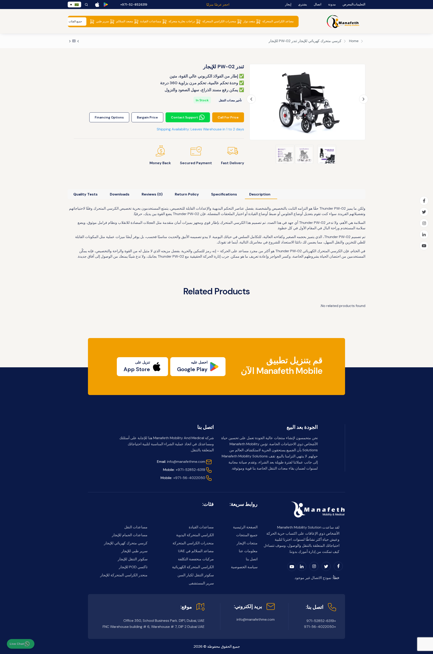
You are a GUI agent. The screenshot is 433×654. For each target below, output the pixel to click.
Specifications (224, 194)
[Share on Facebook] (423, 200)
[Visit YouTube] (423, 245)
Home (354, 41)
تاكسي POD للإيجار (133, 567)
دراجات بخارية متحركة (181, 21)
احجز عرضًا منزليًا (217, 4)
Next (363, 99)
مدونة (332, 4)
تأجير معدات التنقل (230, 100)
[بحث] (86, 5)
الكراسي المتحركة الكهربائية (193, 567)
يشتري (302, 4)
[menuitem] (74, 4)
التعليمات (359, 4)
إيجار (288, 4)
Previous (251, 99)
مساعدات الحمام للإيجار (129, 535)
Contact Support (184, 117)
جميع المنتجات (247, 535)
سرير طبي (102, 21)
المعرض (348, 4)
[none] (74, 4)
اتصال (317, 4)
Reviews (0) (152, 194)
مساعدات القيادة (150, 21)
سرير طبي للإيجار (134, 551)
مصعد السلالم (124, 21)
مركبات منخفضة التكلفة (196, 559)
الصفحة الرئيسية (245, 527)
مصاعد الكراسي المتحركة (278, 21)
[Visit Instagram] (423, 223)
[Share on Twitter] (423, 211)
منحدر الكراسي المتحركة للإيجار (123, 575)
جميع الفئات (75, 21)
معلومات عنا (248, 551)
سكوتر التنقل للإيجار (132, 559)
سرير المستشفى (201, 583)
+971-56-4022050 (183, 477)
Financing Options (109, 117)
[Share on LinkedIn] (423, 234)
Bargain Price (147, 117)
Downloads (119, 194)
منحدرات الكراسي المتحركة (219, 21)
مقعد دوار (249, 21)
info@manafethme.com (181, 461)
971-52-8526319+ (134, 4)
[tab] (259, 194)
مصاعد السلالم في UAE (196, 551)
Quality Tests (85, 194)
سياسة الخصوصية (244, 567)
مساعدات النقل (135, 527)
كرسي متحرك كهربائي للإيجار (319, 41)
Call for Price (228, 117)
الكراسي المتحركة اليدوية (195, 535)
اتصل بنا (252, 559)
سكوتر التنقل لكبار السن (195, 575)
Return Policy (187, 194)
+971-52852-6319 (184, 469)
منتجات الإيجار (247, 543)
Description (259, 194)
